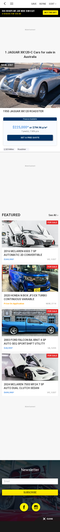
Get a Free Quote (30, 137)
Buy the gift (50, 13)
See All (52, 215)
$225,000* (21, 127)
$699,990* (9, 392)
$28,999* (8, 348)
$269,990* (9, 259)
